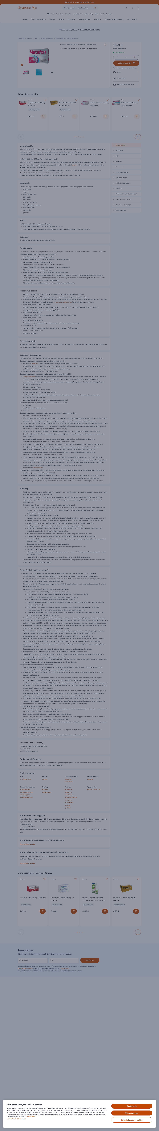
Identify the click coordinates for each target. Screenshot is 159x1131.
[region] (79, 1114)
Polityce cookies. (31, 1117)
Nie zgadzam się (131, 1113)
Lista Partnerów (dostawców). (16, 1119)
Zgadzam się (132, 1106)
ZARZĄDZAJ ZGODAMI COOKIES (131, 1120)
